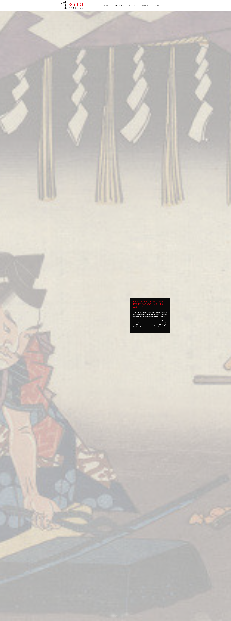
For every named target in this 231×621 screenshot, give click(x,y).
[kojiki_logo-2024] (72, 5)
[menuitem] (106, 5)
